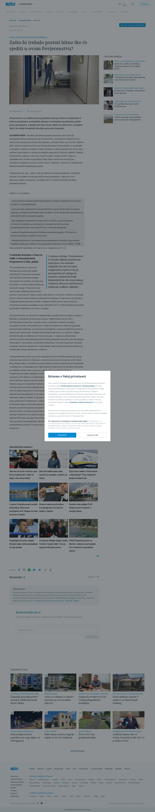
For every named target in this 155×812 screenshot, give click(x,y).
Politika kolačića (88, 386)
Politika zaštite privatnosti (70, 386)
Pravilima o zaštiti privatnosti (81, 402)
